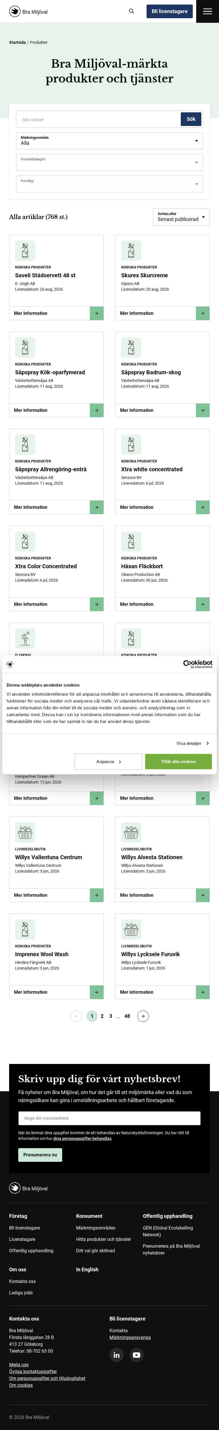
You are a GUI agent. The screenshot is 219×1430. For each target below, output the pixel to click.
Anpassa (105, 761)
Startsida (17, 42)
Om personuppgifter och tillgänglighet (47, 1378)
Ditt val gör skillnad (95, 1250)
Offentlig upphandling (31, 1250)
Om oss (17, 1269)
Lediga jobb (21, 1292)
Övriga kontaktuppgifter (33, 1371)
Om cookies (21, 1385)
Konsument (89, 1216)
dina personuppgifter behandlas (82, 1138)
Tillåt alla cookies (178, 761)
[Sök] (131, 11)
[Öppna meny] (207, 11)
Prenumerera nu (40, 1155)
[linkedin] (117, 1355)
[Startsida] (64, 11)
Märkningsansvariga (130, 1337)
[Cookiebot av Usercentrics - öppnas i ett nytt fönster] (187, 664)
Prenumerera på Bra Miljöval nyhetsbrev (171, 1249)
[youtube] (136, 1355)
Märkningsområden (95, 1228)
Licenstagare (22, 1239)
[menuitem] (42, 1236)
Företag (18, 1216)
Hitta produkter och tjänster (103, 1239)
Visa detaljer (189, 743)
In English (87, 1269)
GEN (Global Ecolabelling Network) (168, 1231)
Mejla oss (19, 1364)
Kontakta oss (22, 1281)
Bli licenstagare (170, 11)
